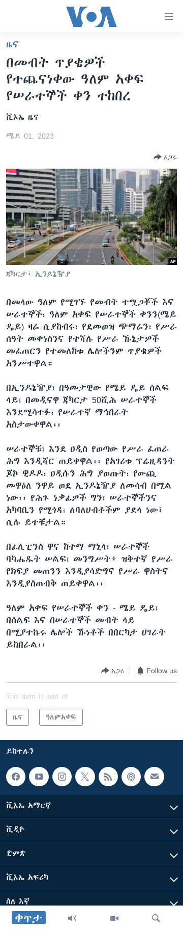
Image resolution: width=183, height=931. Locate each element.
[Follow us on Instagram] (62, 776)
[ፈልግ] (156, 918)
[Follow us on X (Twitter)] (85, 776)
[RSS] (108, 776)
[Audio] (72, 918)
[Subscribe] (154, 776)
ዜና (12, 44)
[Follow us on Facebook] (15, 776)
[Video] (114, 918)
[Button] (165, 157)
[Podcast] (131, 776)
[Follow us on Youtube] (38, 776)
